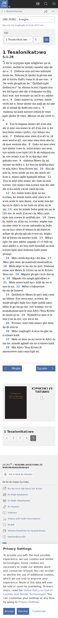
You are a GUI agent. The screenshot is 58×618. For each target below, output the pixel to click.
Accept (9, 611)
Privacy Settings (28, 602)
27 (8, 339)
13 (10, 209)
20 (8, 278)
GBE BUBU (9, 19)
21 (5, 282)
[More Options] (53, 11)
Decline (23, 611)
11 (50, 177)
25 (8, 323)
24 (23, 315)
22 (18, 286)
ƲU (6, 32)
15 (41, 238)
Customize (39, 611)
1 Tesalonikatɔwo (13, 11)
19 (17, 274)
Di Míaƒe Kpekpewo (15, 495)
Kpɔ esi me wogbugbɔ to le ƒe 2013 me (23, 25)
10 (42, 168)
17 (50, 258)
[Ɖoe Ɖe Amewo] (46, 11)
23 (8, 294)
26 (8, 331)
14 (44, 217)
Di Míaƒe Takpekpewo (16, 501)
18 (5, 266)
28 (8, 347)
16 (8, 258)
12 (8, 193)
